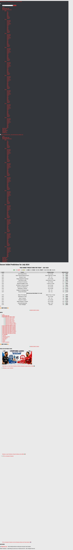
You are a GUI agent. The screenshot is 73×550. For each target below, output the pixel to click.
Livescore (4, 335)
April (7, 15)
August (8, 24)
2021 (5, 75)
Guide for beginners (5, 342)
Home (3, 314)
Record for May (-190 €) (9, 320)
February (8, 17)
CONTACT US (4, 132)
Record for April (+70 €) (9, 321)
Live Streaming (5, 337)
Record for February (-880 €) (10, 323)
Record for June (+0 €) (9, 319)
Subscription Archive (6, 336)
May (7, 14)
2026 (5, 10)
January (8, 18)
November (9, 21)
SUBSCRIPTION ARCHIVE (7, 9)
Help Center (4, 338)
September (9, 23)
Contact (3, 341)
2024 (5, 33)
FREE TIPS (4, 129)
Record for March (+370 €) (10, 322)
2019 (5, 103)
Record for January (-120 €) (10, 324)
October (8, 22)
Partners (3, 339)
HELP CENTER (5, 130)
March (8, 16)
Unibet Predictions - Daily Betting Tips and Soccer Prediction (11, 1)
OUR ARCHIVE (4, 128)
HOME (3, 7)
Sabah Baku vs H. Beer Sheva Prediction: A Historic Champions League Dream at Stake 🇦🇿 (18, 366)
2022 (5, 61)
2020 (5, 89)
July (7, 11)
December (9, 20)
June (8, 12)
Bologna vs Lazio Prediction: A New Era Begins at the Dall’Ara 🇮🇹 (14, 454)
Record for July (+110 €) (10, 318)
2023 (5, 47)
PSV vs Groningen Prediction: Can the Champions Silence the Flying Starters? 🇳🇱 (16, 542)
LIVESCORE (4, 131)
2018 (5, 117)
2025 (5, 19)
